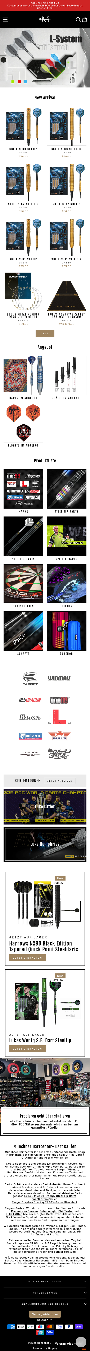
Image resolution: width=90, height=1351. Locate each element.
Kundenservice (45, 1292)
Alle (45, 333)
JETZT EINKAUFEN (27, 957)
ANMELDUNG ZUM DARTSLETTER (45, 1304)
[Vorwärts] (85, 52)
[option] (45, 5)
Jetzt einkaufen (27, 1048)
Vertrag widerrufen (45, 1314)
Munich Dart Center (44, 1281)
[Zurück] (5, 52)
